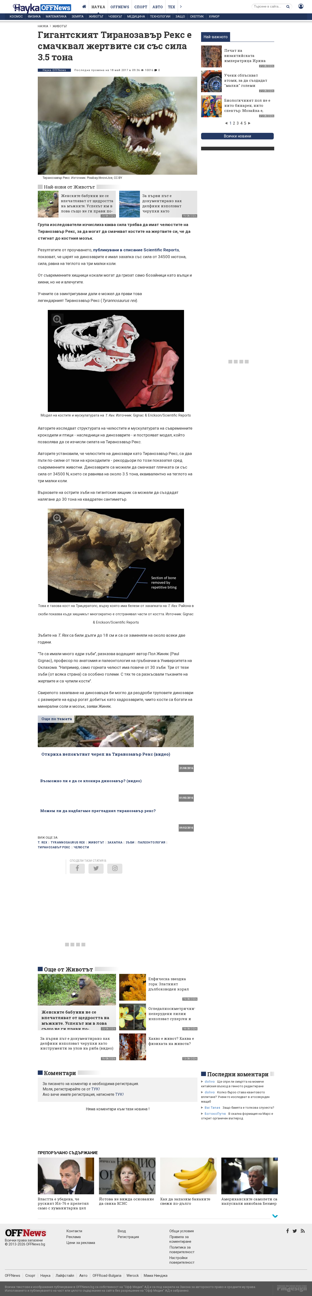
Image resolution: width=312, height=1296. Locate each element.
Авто (157, 7)
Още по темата (56, 718)
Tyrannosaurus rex (68, 842)
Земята (78, 16)
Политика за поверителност (182, 1249)
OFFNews (12, 1275)
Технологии (160, 16)
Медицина (136, 16)
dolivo (210, 1081)
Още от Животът (68, 969)
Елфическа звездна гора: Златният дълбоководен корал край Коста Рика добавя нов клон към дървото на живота (169, 991)
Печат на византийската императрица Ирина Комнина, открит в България (245, 60)
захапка (115, 842)
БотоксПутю (215, 1113)
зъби (130, 842)
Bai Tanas (212, 1107)
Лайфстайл (65, 1275)
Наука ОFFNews (54, 70)
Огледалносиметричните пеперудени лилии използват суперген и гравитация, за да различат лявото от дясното (173, 1021)
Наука (98, 7)
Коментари (60, 1073)
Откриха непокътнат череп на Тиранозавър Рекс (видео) (105, 754)
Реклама (73, 1237)
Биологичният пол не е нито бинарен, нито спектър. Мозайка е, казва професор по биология (247, 110)
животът (96, 842)
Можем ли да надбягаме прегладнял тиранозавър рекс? (98, 810)
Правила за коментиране (180, 1239)
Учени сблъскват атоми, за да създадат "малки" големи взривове (245, 83)
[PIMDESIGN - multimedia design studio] (290, 1290)
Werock (133, 1275)
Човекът (115, 16)
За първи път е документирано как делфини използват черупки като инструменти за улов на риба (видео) (166, 208)
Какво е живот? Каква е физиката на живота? (171, 1041)
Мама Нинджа (155, 1275)
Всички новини (237, 136)
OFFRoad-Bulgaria (107, 1275)
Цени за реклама (80, 1243)
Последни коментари (238, 1074)
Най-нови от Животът (69, 187)
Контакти (74, 1231)
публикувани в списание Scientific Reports (136, 249)
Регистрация (128, 1237)
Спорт (140, 7)
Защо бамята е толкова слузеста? (248, 1107)
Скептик (197, 16)
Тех (171, 7)
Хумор (214, 16)
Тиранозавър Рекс (54, 847)
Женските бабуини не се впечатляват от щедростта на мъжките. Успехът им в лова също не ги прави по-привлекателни (87, 205)
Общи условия (181, 1231)
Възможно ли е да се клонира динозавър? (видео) (91, 780)
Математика (56, 16)
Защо (180, 16)
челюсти (81, 847)
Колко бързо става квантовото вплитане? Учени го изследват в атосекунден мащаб (235, 1096)
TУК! (95, 1089)
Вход (122, 1231)
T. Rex (42, 842)
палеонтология (152, 842)
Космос (16, 16)
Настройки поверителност (182, 1260)
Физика (34, 16)
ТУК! (119, 1094)
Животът (96, 16)
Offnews (119, 7)
